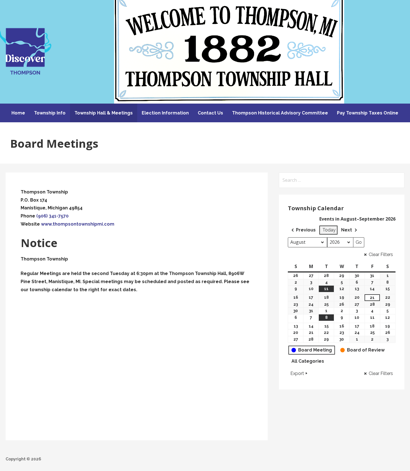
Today (329, 230)
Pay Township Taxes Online (367, 113)
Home (18, 113)
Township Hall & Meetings (103, 113)
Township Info (50, 113)
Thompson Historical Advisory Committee (280, 113)
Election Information (165, 113)
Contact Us (210, 113)
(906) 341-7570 (52, 216)
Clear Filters (381, 254)
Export (297, 373)
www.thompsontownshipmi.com (77, 224)
